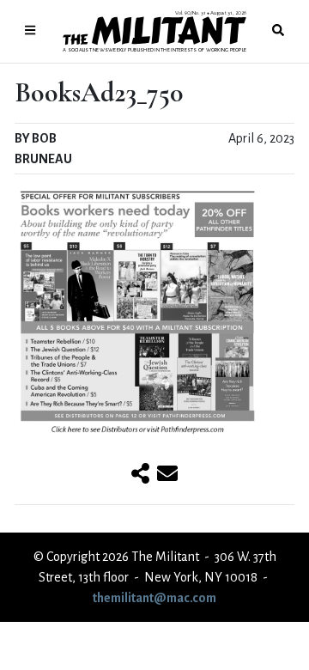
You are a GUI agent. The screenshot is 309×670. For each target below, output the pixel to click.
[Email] (167, 475)
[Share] (140, 475)
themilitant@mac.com (154, 598)
